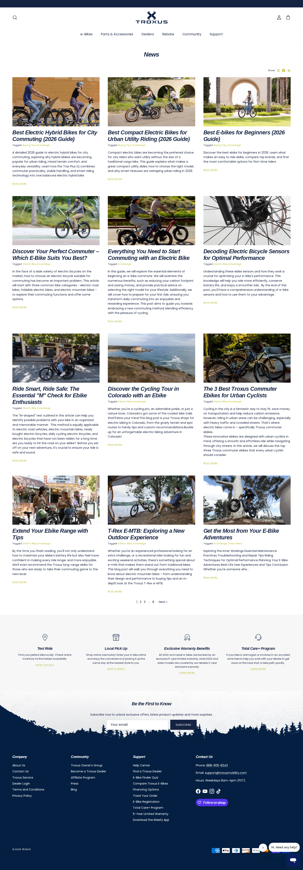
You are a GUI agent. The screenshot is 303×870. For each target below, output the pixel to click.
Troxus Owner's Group (86, 765)
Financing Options (146, 789)
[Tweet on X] (278, 70)
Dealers (147, 34)
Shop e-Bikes (116, 668)
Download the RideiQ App (151, 820)
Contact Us (20, 771)
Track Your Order (145, 796)
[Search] (14, 17)
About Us (18, 765)
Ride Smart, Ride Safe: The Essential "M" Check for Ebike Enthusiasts (49, 395)
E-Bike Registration (146, 802)
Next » (163, 602)
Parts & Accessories (117, 34)
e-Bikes (86, 34)
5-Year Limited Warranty (150, 814)
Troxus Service (22, 777)
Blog (74, 789)
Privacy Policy (22, 796)
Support (216, 34)
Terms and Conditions (28, 789)
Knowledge (43, 145)
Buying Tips (29, 145)
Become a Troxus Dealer (88, 771)
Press (74, 783)
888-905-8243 (217, 765)
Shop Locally (44, 664)
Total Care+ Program (148, 808)
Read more (19, 183)
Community (191, 34)
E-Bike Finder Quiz (145, 777)
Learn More (187, 672)
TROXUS (26, 849)
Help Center (141, 765)
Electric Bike (29, 264)
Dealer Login (21, 783)
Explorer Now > (200, 3)
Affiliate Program (83, 777)
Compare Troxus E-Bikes (150, 783)
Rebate (168, 34)
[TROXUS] (152, 18)
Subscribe (183, 725)
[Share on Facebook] (283, 70)
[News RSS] (289, 70)
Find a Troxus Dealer (147, 771)
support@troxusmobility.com (226, 773)
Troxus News (235, 543)
